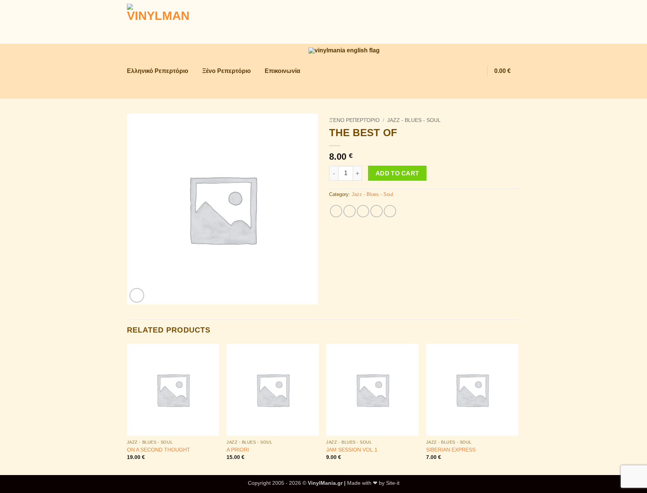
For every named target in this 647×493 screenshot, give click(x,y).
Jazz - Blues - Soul (414, 120)
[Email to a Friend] (363, 211)
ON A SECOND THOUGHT (158, 450)
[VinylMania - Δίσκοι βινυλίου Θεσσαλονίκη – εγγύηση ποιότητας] (164, 22)
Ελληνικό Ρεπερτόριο (157, 71)
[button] (461, 71)
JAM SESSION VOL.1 (351, 450)
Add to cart (397, 173)
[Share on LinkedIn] (390, 211)
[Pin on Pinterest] (376, 211)
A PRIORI (238, 450)
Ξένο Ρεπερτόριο (226, 71)
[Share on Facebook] (336, 211)
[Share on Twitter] (349, 211)
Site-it (393, 483)
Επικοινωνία (282, 71)
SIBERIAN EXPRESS (451, 450)
